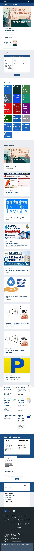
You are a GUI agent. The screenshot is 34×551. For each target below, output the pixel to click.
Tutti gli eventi (17, 74)
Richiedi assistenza (20, 516)
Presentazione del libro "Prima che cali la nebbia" (10, 67)
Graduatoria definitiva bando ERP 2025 (16, 271)
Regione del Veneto (26, 519)
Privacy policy (4, 545)
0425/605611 (14, 534)
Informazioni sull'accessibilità (19, 524)
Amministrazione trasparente (13, 518)
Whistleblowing (26, 524)
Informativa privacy (20, 519)
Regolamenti (12, 521)
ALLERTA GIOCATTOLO (11, 192)
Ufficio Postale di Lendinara (13, 378)
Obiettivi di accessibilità (19, 526)
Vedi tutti (17, 479)
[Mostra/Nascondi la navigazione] (0, 4)
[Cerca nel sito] (29, 4)
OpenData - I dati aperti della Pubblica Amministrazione (27, 522)
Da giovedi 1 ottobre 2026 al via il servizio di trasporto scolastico (17, 324)
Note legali (18, 530)
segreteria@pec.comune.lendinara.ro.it (16, 541)
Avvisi (6, 215)
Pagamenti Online (6, 519)
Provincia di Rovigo (26, 517)
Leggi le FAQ (19, 528)
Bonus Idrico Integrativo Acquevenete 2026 (16, 297)
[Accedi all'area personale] (29, 1)
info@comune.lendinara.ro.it (15, 538)
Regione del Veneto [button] (6, 1)
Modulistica (12, 522)
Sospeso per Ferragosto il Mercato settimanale (15, 351)
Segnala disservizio (20, 517)
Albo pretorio (6, 520)
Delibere (12, 520)
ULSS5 (25, 516)
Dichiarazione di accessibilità (19, 521)
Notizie (6, 164)
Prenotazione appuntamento (6, 517)
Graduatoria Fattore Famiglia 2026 (15, 218)
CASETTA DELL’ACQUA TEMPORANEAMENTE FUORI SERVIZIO (16, 244)
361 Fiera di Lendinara (11, 167)
